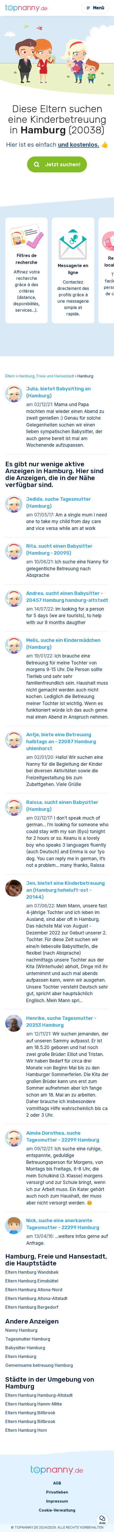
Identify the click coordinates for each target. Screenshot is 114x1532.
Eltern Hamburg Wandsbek (32, 1272)
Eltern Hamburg (20, 1356)
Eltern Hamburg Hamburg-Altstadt (39, 1395)
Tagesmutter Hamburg (27, 1339)
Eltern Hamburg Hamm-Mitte (33, 1404)
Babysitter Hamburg (25, 1347)
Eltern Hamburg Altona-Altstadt (36, 1298)
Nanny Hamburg (21, 1330)
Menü (98, 7)
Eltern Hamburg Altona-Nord (33, 1289)
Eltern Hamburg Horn (26, 1430)
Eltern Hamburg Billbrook (30, 1412)
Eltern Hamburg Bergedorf (31, 1307)
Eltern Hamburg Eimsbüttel (31, 1280)
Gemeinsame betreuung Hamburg (39, 1365)
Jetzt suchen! (63, 164)
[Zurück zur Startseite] (26, 8)
